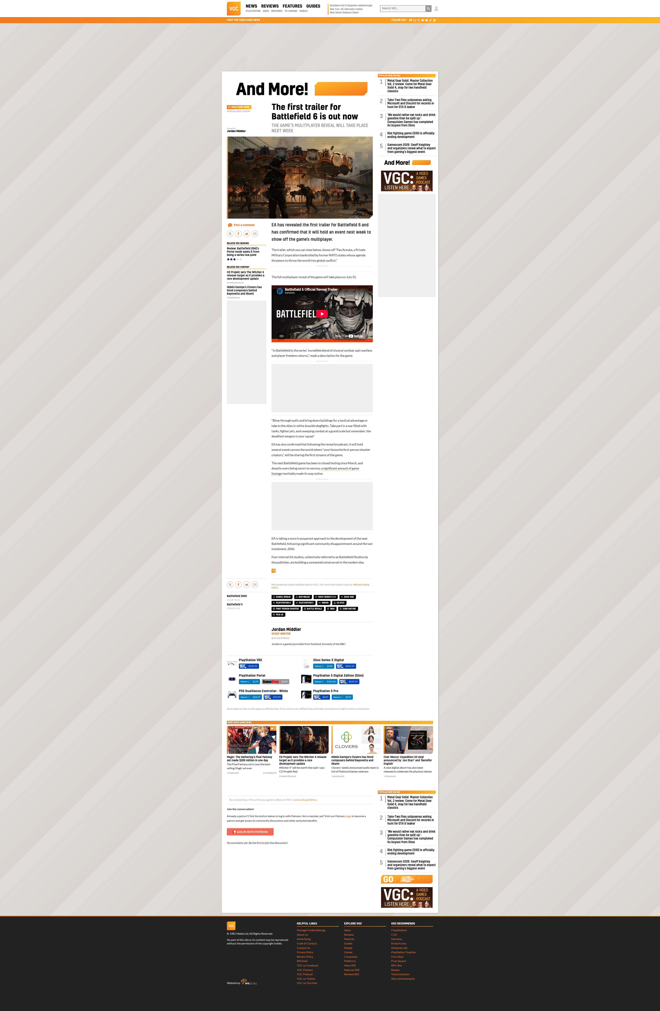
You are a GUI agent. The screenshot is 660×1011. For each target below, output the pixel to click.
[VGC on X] (418, 20)
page (348, 816)
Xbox (266, 11)
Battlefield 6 (284, 350)
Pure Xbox (397, 956)
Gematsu (396, 938)
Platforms (350, 960)
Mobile (303, 11)
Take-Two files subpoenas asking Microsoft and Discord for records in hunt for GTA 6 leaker (410, 104)
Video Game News (240, 107)
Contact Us (303, 947)
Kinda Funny (398, 943)
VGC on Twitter (306, 978)
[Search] (428, 8)
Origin (325, 603)
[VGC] (234, 8)
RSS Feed (302, 960)
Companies (351, 956)
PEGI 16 (279, 615)
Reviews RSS (351, 974)
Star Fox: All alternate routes (346, 9)
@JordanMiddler (281, 638)
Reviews (270, 6)
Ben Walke (304, 597)
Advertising (304, 938)
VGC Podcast (305, 974)
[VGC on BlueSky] (422, 20)
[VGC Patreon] (410, 20)
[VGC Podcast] (414, 20)
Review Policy (305, 956)
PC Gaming (291, 11)
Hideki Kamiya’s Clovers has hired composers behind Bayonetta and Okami (244, 290)
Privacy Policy (305, 952)
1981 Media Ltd (239, 933)
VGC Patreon (305, 969)
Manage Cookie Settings (311, 930)
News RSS (350, 965)
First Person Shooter (287, 609)
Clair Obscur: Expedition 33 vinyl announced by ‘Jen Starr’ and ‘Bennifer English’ (408, 760)
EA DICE (340, 603)
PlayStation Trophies (403, 952)
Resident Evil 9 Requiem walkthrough (351, 5)
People (348, 947)
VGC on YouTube (307, 983)
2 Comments (269, 773)
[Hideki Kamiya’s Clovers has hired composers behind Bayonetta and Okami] (356, 740)
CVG (394, 934)
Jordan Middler (236, 131)
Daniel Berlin (283, 597)
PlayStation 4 (283, 603)
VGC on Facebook (307, 965)
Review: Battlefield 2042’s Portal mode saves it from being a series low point (243, 251)
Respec (395, 969)
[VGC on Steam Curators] (434, 20)
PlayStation (253, 11)
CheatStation (399, 930)
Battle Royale (314, 609)
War (332, 609)
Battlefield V (235, 604)
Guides (313, 6)
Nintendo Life (399, 947)
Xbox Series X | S (327, 597)
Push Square (398, 960)
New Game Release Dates (344, 13)
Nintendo (276, 11)
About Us (302, 934)
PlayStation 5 (306, 603)
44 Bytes (249, 981)
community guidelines (305, 799)
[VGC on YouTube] (426, 20)
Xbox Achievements (403, 978)
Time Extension (400, 974)
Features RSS (351, 969)
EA (273, 444)
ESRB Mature (349, 609)
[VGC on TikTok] (430, 20)
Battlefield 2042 (237, 596)
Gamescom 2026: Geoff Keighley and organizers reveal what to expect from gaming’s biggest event (411, 148)
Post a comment (244, 225)
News (251, 6)
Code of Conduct (307, 943)
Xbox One (349, 597)
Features (292, 6)
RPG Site (396, 965)
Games (348, 952)
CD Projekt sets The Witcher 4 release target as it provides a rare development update (245, 275)
